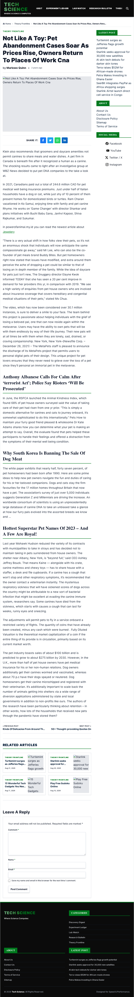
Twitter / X (115, 157)
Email (11, 869)
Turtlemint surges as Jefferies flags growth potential (15, 764)
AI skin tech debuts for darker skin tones (87, 970)
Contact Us (103, 114)
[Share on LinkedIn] (65, 140)
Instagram (116, 164)
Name (11, 859)
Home (8, 23)
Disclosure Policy (107, 118)
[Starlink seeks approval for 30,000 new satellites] (81, 763)
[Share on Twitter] (50, 140)
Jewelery (9, 231)
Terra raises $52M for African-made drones (89, 975)
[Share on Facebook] (43, 140)
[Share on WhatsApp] (57, 140)
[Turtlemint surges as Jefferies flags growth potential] (35, 763)
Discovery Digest (77, 922)
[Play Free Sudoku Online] (81, 785)
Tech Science (16, 7)
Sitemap (101, 122)
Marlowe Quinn (16, 67)
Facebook (116, 143)
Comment (13, 830)
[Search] (127, 8)
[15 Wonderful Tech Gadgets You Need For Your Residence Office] (35, 785)
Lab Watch (79, 8)
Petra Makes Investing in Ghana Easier (86, 980)
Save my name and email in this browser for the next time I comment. (44, 880)
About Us (102, 110)
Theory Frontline (22, 23)
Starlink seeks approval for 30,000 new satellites (91, 965)
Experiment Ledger (57, 8)
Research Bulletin (100, 8)
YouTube (115, 150)
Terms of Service (106, 126)
